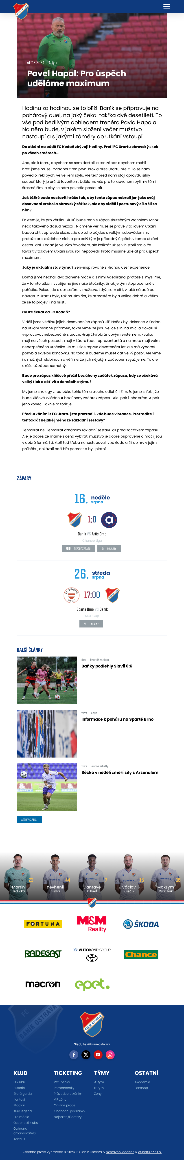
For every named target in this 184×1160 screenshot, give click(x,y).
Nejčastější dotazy (68, 1117)
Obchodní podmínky (69, 1111)
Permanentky (64, 1088)
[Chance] (141, 956)
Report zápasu (81, 548)
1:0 (92, 519)
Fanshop (141, 1088)
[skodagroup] (141, 925)
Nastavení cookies (120, 1152)
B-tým (99, 1088)
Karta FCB (20, 1139)
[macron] (43, 986)
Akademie (142, 1082)
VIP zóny (60, 1099)
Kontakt (19, 1099)
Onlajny (111, 548)
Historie (19, 1088)
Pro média (21, 1117)
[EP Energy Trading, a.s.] (92, 986)
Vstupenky (62, 1082)
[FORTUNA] (43, 925)
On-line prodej (65, 1105)
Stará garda (22, 1093)
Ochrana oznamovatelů (24, 1130)
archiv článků (29, 819)
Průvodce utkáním (68, 1093)
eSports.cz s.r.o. (150, 1152)
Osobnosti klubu (25, 1122)
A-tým (99, 1082)
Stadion (19, 1105)
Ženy (98, 1093)
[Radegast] (43, 956)
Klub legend (22, 1111)
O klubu (19, 1082)
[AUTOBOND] (92, 956)
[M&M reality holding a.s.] (92, 925)
